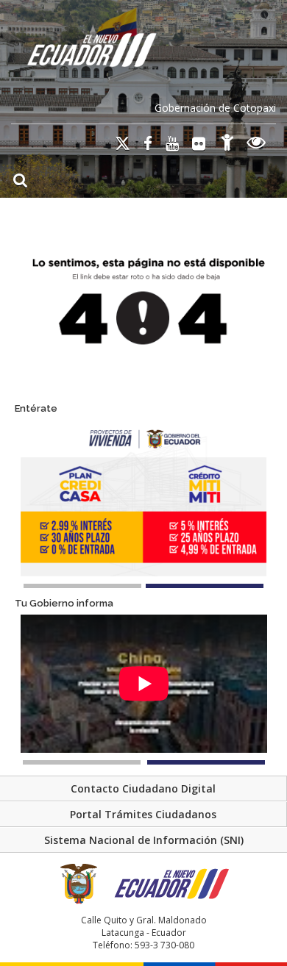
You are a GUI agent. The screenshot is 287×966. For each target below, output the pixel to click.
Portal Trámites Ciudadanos (143, 814)
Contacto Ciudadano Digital (143, 788)
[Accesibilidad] (227, 144)
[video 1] (82, 762)
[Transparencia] (256, 144)
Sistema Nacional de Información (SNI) (144, 840)
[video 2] (206, 762)
